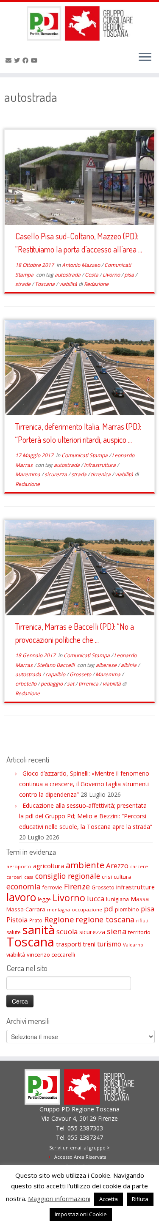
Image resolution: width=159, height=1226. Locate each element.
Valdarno (133, 944)
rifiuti (142, 920)
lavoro (21, 897)
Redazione (96, 284)
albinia (129, 665)
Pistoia (17, 919)
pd (108, 908)
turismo (109, 944)
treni (89, 944)
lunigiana (117, 899)
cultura (122, 876)
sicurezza (56, 474)
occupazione (87, 909)
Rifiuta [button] (140, 1199)
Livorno (112, 274)
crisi (107, 876)
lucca (95, 898)
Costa (92, 274)
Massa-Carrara (25, 909)
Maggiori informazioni (59, 1198)
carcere (139, 866)
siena (116, 931)
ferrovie (52, 887)
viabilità (68, 284)
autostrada (68, 274)
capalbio (56, 674)
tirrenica (101, 474)
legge (44, 899)
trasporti (68, 944)
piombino (127, 909)
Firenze (77, 886)
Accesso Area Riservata (80, 1157)
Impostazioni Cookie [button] (81, 1214)
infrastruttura (100, 465)
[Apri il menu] (145, 58)
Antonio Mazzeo (81, 265)
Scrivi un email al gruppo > (79, 1147)
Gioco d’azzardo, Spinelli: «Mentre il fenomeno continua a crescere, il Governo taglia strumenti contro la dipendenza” (84, 783)
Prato (35, 920)
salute (13, 932)
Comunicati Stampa (85, 455)
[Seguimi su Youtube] (35, 60)
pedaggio (52, 683)
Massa (140, 899)
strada (79, 474)
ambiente (85, 865)
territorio (139, 932)
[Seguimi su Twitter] (18, 60)
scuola (67, 931)
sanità (38, 930)
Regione (59, 919)
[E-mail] (10, 60)
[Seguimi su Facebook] (26, 60)
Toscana (45, 284)
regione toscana (104, 919)
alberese (107, 665)
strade (23, 284)
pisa (129, 274)
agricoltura (48, 865)
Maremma (28, 474)
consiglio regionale (67, 876)
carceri (14, 877)
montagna (58, 909)
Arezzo (117, 865)
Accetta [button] (108, 1199)
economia (23, 886)
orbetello (26, 683)
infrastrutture (135, 887)
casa (28, 877)
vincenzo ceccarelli (51, 954)
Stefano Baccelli (56, 665)
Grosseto (81, 674)
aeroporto (18, 866)
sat (71, 683)
